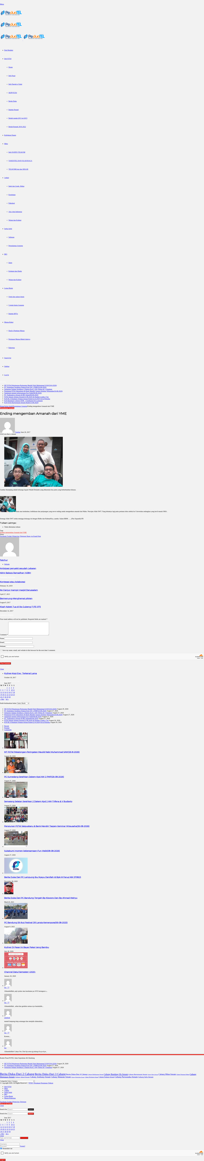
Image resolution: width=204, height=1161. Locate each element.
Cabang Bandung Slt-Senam (116, 1074)
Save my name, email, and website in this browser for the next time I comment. (29, 650)
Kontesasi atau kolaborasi (12, 582)
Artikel (6, 178)
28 (5, 697)
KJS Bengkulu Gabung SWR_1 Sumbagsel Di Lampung (23, 401)
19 (1, 695)
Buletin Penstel (13, 110)
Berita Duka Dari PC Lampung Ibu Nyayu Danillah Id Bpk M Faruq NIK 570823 (42, 877)
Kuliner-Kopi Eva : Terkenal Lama (20, 673)
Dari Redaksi (8, 50)
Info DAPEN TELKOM (16, 152)
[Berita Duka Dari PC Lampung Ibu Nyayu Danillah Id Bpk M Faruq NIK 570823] (16, 873)
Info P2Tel (7, 59)
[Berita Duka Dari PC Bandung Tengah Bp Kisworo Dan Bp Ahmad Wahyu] (8, 894)
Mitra (6, 144)
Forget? (22, 1146)
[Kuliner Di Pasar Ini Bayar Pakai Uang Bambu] (16, 943)
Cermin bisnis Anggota (16, 305)
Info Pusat (11, 76)
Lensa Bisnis (8, 288)
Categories (3, 1081)
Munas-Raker (8, 322)
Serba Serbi (8, 229)
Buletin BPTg (13, 314)
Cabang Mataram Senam (61, 1077)
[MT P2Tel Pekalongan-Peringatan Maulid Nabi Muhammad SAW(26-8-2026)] (16, 748)
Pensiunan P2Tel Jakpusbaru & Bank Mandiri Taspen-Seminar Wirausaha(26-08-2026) (33, 391)
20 (3, 695)
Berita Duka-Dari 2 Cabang (17, 1074)
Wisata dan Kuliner (14, 220)
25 (14, 695)
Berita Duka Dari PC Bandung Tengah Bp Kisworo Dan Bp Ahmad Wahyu (40, 898)
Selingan (11, 237)
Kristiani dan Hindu (15, 271)
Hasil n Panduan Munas (16, 331)
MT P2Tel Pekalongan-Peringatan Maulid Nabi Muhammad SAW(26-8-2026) (30, 385)
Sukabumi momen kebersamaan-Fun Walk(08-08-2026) (23, 393)
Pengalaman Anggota (15, 246)
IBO (5, 254)
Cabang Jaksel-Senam (22, 1077)
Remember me (7, 1148)
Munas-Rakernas (10, 1098)
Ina (5, 1048)
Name (2, 638)
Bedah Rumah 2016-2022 (17, 127)
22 (7, 695)
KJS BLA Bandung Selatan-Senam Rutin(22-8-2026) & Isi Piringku (27, 399)
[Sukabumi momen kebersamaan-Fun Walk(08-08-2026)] (16, 846)
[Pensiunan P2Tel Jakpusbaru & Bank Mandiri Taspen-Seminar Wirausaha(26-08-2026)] (16, 822)
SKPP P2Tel (12, 93)
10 (12, 690)
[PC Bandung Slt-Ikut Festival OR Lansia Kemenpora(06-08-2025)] (16, 918)
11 (14, 690)
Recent (6, 726)
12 (1, 692)
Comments (7, 730)
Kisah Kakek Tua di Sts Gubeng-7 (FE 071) (20, 607)
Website (2, 646)
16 (10, 692)
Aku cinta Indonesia (15, 212)
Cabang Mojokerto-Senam (91, 1077)
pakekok (7, 1018)
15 (7, 692)
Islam (10, 263)
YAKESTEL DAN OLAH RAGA (20, 161)
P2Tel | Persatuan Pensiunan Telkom (41, 1083)
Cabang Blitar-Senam (167, 1074)
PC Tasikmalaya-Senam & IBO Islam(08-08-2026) (21, 395)
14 (5, 692)
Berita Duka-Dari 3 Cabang (50, 1074)
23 (10, 695)
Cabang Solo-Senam (145, 1077)
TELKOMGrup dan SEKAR (18, 169)
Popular (6, 728)
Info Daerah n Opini (15, 84)
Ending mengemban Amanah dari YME (13, 532)
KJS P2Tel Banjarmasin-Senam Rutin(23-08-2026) (21, 403)
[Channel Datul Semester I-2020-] (16, 968)
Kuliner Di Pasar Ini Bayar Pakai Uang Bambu (26, 947)
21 (5, 695)
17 (12, 692)
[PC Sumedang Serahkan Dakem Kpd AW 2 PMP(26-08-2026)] (16, 772)
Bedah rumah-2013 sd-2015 (17, 118)
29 (7, 697)
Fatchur (17, 432)
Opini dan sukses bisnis (16, 297)
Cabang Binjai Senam (153, 1074)
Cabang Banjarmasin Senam (137, 1074)
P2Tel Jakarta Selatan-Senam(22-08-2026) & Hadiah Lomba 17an (26, 397)
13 (3, 692)
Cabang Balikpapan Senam (95, 1074)
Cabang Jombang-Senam (40, 1077)
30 (10, 697)
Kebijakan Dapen (10, 135)
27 (3, 697)
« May (2, 699)
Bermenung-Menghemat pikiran (16, 598)
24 (12, 695)
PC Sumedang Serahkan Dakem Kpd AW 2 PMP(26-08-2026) (25, 387)
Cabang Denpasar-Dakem (182, 1074)
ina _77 (6, 987)
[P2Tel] (22, 40)
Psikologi (11, 203)
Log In (3, 1160)
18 (14, 692)
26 (1, 697)
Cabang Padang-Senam (106, 1077)
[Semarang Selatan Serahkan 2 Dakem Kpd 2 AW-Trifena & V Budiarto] (16, 797)
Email (2, 642)
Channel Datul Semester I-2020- (20, 972)
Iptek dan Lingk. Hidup (16, 186)
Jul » (7, 699)
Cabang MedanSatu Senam (77, 1077)
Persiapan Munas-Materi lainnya (19, 339)
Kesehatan (12, 195)
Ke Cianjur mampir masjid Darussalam (19, 590)
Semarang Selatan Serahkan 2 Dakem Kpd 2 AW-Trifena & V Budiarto (28, 389)
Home (10, 67)
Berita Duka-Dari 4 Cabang (76, 1074)
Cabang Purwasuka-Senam (126, 1077)
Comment (4, 635)
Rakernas (11, 348)
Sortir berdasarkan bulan (8, 703)
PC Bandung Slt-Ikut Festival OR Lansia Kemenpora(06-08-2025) (36, 922)
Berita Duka (12, 101)
